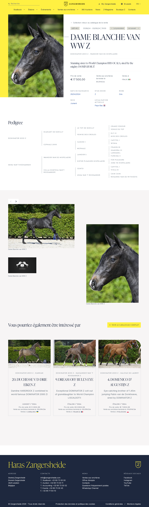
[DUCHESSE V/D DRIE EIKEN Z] (29, 354)
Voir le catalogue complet (125, 325)
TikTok (126, 485)
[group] (41, 227)
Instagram (128, 480)
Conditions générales (114, 504)
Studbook (18, 10)
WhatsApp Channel (90, 488)
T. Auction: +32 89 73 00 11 (51, 483)
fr (137, 4)
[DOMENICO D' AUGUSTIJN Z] (119, 354)
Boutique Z (120, 10)
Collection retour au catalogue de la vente (90, 23)
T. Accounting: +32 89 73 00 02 (53, 485)
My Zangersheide (108, 4)
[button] (10, 201)
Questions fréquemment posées (95, 485)
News (98, 10)
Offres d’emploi (88, 480)
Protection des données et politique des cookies (75, 504)
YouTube (127, 483)
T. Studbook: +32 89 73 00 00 (53, 480)
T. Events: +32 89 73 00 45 (51, 488)
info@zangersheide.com (50, 478)
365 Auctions (87, 10)
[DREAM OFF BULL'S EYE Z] (74, 354)
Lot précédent (119, 28)
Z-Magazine (108, 10)
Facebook (128, 478)
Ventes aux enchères (66, 10)
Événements (46, 10)
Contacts (131, 10)
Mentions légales (134, 504)
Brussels (127, 4)
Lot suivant (132, 28)
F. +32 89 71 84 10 (48, 491)
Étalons (31, 10)
